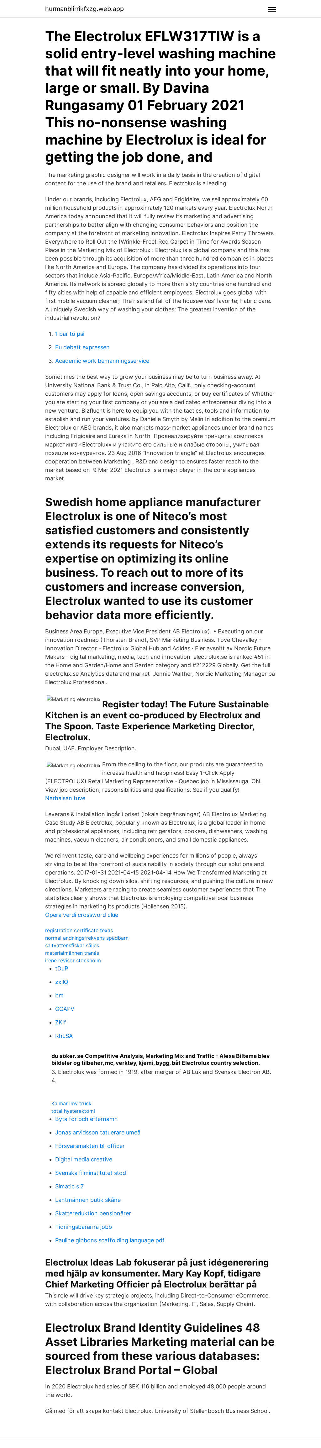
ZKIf (60, 1022)
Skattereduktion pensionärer (93, 1213)
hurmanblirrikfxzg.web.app (84, 9)
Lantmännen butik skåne (88, 1200)
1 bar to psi (69, 333)
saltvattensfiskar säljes (72, 945)
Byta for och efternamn (86, 1119)
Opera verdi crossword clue (81, 915)
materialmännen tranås (72, 953)
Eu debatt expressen (82, 347)
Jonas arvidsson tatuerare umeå (97, 1132)
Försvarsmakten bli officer (90, 1146)
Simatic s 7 (69, 1186)
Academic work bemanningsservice (102, 360)
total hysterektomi (73, 1111)
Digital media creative (83, 1159)
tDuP (61, 968)
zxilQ (61, 982)
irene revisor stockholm (73, 960)
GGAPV (64, 1009)
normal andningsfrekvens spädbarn (87, 938)
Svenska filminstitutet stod (90, 1173)
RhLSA (64, 1036)
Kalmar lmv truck (71, 1103)
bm (59, 995)
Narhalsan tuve (65, 798)
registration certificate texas (79, 930)
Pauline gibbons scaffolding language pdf (110, 1240)
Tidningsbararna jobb (83, 1226)
